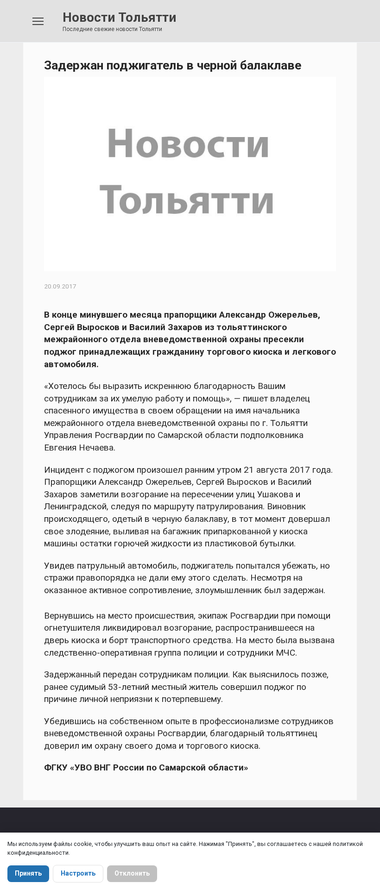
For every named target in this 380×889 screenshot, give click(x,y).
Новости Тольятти (119, 17)
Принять (28, 873)
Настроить (78, 873)
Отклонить (132, 873)
